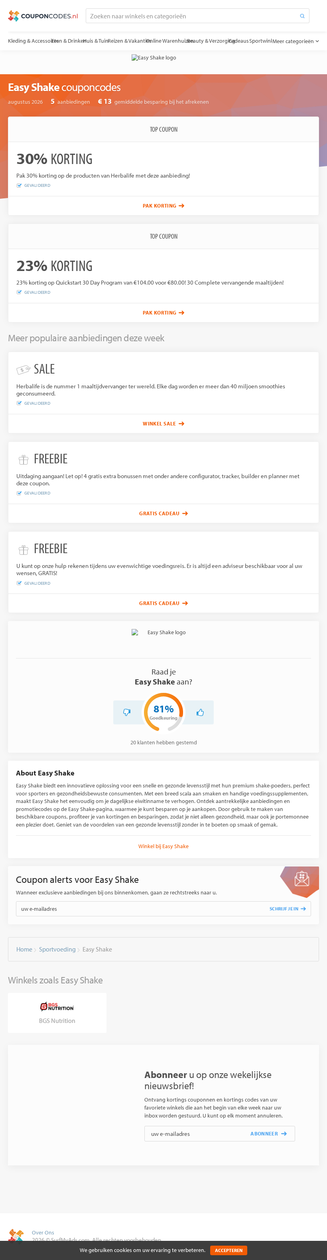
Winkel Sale (159, 423)
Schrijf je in (284, 909)
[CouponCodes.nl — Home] (43, 16)
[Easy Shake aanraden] (200, 712)
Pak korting (160, 205)
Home (24, 949)
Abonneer (264, 1133)
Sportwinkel (288, 40)
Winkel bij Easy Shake (163, 846)
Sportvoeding (57, 949)
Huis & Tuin (103, 40)
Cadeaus (261, 40)
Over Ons (43, 1232)
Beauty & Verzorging (230, 40)
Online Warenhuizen (184, 40)
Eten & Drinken (73, 40)
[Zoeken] (302, 16)
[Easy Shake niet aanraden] (126, 712)
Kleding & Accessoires (33, 40)
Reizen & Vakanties (140, 40)
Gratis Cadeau (159, 513)
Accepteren (228, 1250)
